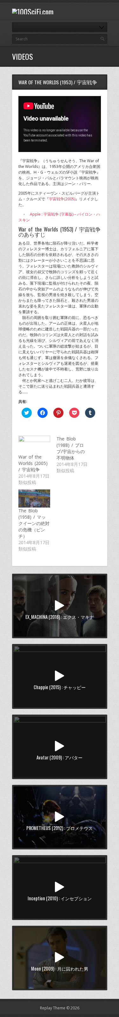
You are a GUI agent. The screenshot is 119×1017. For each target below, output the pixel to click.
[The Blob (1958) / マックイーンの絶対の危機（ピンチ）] (34, 498)
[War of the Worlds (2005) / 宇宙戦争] (34, 445)
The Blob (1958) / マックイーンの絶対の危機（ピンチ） (34, 523)
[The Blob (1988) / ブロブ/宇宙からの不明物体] (75, 455)
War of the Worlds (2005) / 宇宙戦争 (33, 463)
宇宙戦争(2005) (62, 199)
